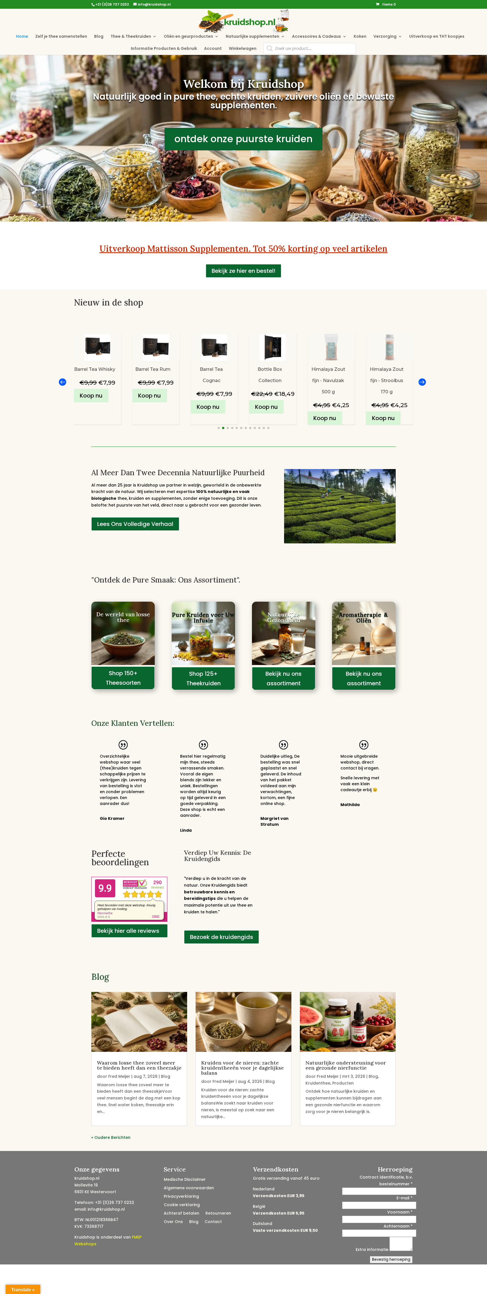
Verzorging (385, 36)
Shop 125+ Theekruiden (203, 678)
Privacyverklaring (181, 1196)
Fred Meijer (119, 1076)
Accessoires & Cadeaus (316, 36)
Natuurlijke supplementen (252, 36)
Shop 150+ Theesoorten (123, 678)
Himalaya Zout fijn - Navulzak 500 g (270, 380)
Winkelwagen (242, 48)
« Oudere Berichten (110, 1137)
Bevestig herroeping (391, 1259)
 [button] (62, 382)
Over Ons (173, 1222)
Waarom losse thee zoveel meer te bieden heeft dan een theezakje (139, 1065)
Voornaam (400, 1212)
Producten (343, 1083)
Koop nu (91, 396)
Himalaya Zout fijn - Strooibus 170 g (328, 380)
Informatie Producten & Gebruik (164, 48)
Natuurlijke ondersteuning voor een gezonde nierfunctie (346, 1065)
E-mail (405, 1198)
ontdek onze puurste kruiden (243, 139)
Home (22, 36)
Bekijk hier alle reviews (128, 931)
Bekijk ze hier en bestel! (243, 271)
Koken (360, 36)
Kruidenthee (318, 1083)
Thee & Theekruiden (130, 36)
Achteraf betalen (181, 1213)
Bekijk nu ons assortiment (283, 678)
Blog (98, 36)
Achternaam (398, 1226)
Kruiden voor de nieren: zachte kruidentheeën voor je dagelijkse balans (242, 1067)
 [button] (422, 382)
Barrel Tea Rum (94, 369)
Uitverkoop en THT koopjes (436, 36)
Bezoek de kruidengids (221, 937)
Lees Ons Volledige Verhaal (135, 524)
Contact (213, 1222)
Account (213, 48)
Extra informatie (372, 1249)
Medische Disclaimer (185, 1179)
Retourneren (218, 1213)
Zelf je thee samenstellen (61, 36)
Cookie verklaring (182, 1205)
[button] (219, 428)
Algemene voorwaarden (189, 1188)
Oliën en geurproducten (188, 36)
